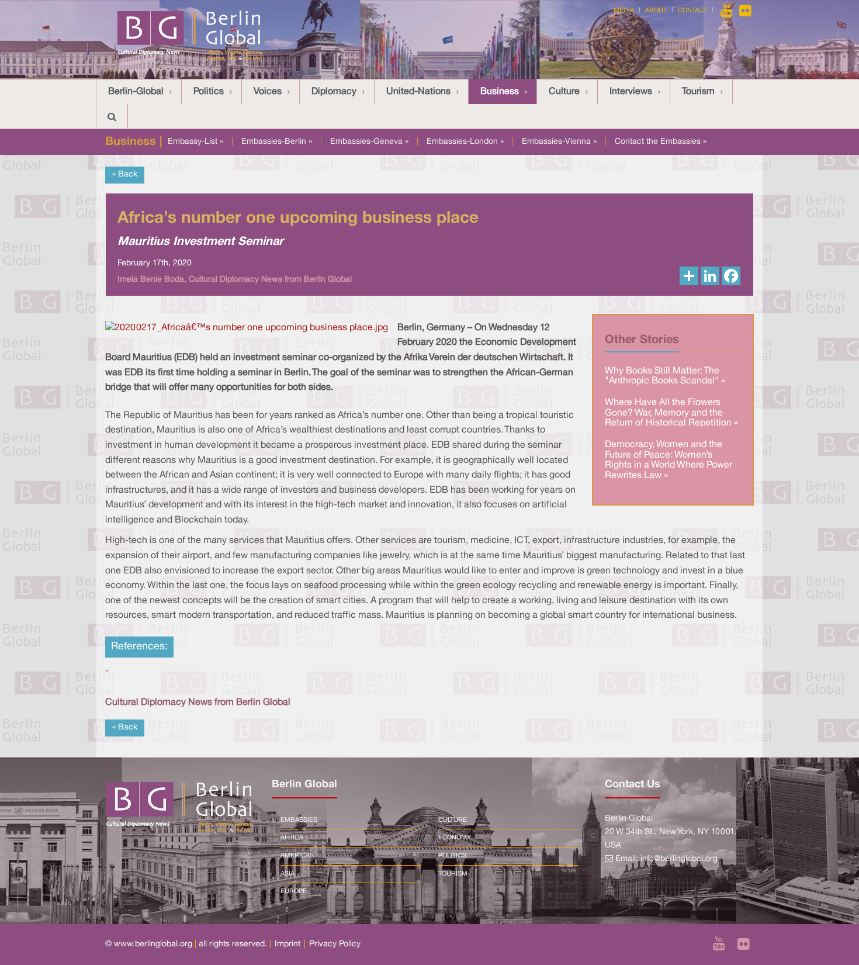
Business (499, 92)
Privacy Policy (335, 944)
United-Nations (418, 92)
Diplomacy (333, 92)
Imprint (287, 944)
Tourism (698, 92)
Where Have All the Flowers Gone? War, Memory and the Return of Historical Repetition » (671, 413)
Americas (297, 856)
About (656, 10)
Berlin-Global (136, 92)
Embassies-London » (465, 142)
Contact (692, 10)
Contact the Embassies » (660, 142)
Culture (564, 92)
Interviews (630, 92)
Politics (208, 92)
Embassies (298, 820)
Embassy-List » (195, 142)
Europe (293, 891)
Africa (291, 838)
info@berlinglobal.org (679, 859)
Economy (454, 838)
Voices (268, 92)
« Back (124, 174)
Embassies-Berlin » (276, 142)
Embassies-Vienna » (559, 142)
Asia (287, 874)
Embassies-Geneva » (369, 142)
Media (624, 10)
